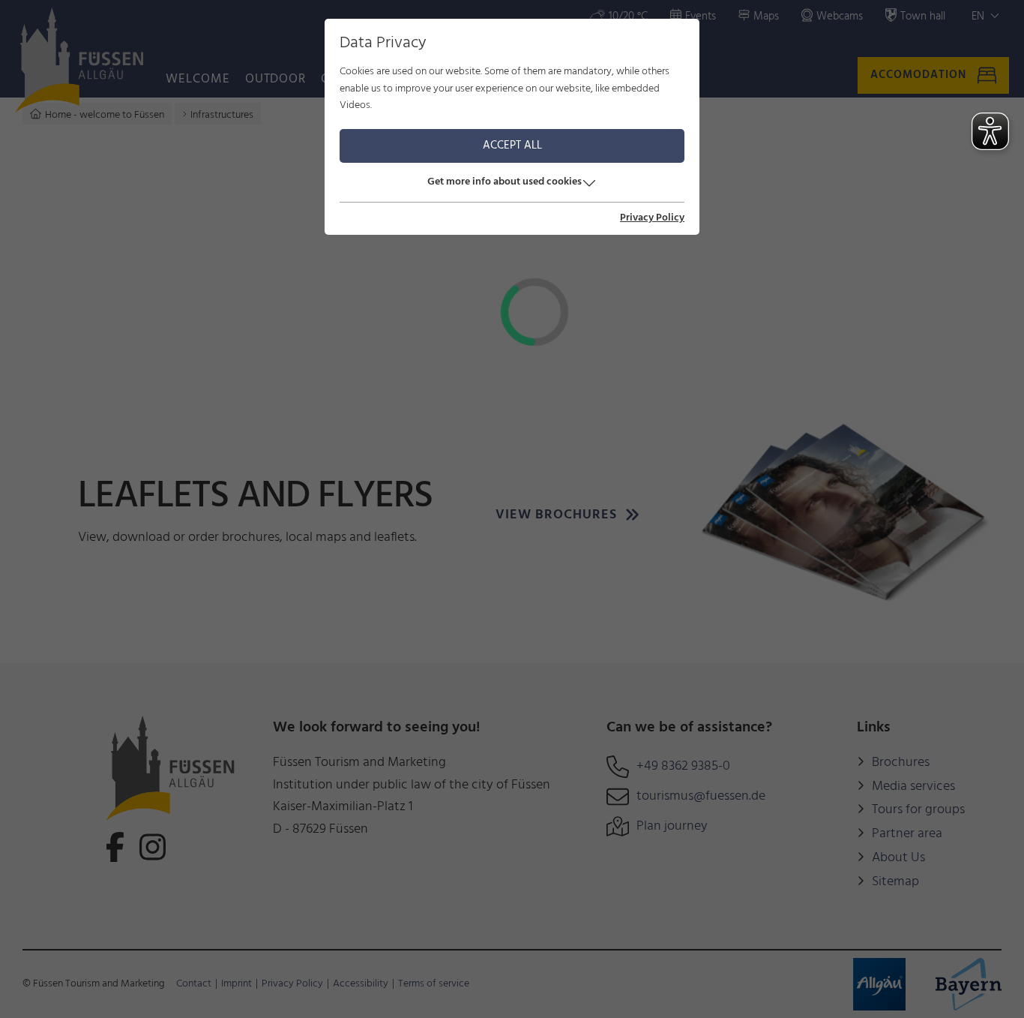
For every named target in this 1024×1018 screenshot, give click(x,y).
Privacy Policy (652, 218)
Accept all (512, 146)
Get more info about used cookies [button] (504, 182)
